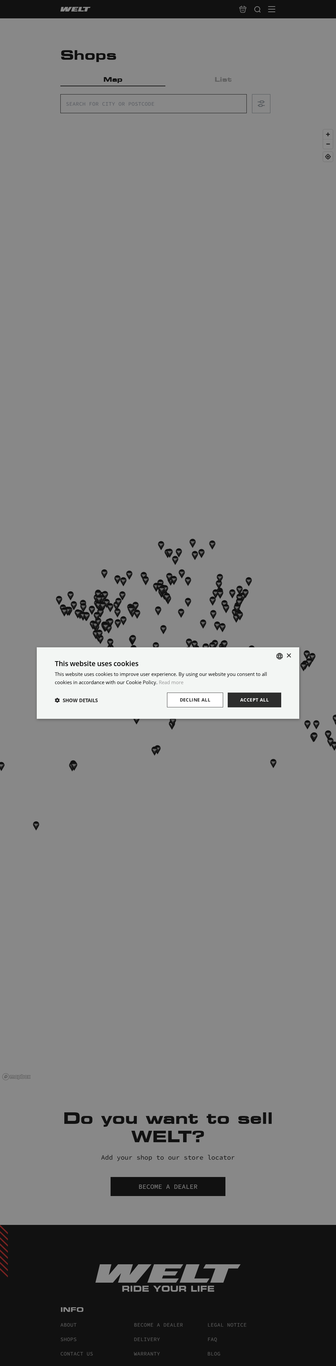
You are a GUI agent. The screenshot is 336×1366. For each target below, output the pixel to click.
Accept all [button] (254, 700)
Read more (171, 682)
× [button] (288, 655)
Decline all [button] (195, 700)
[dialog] (168, 683)
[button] (76, 700)
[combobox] (279, 656)
